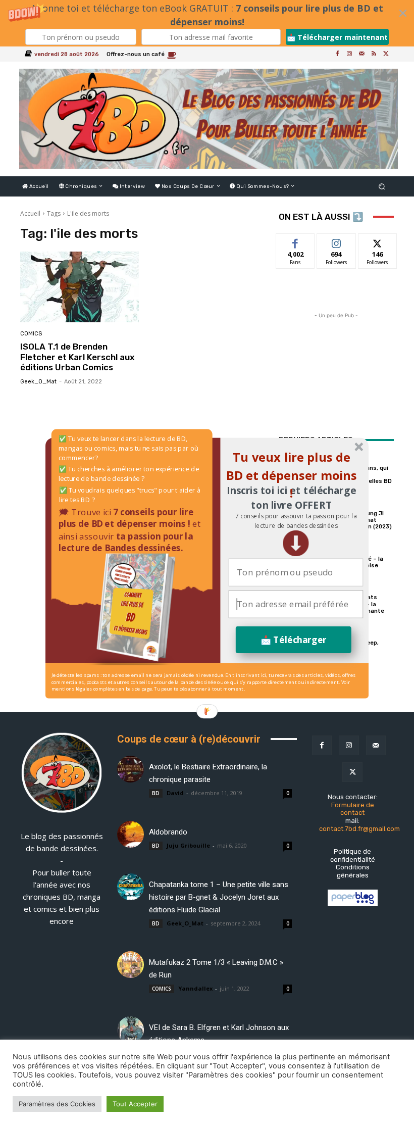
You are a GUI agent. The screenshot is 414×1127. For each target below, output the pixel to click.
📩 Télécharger (294, 639)
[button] (296, 520)
